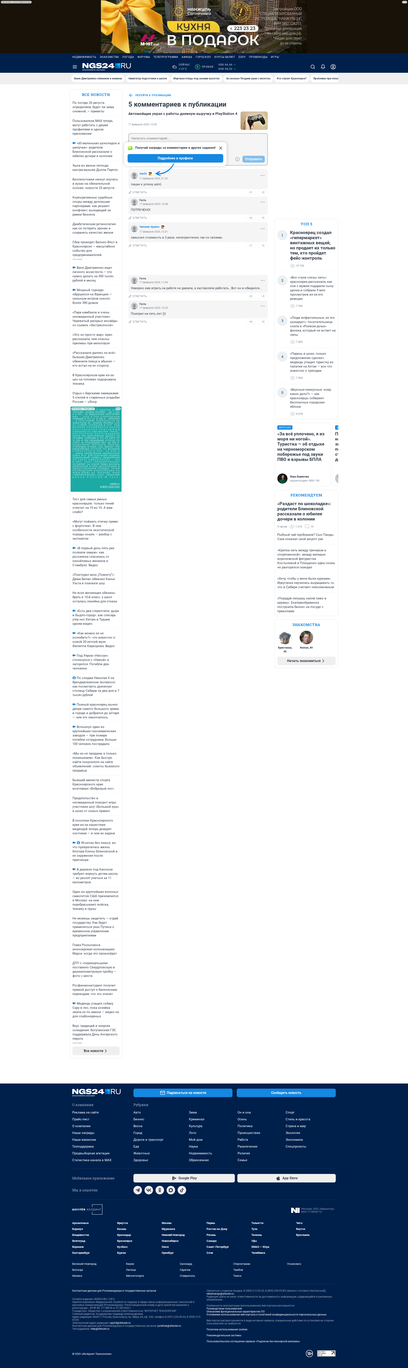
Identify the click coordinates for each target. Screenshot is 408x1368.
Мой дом (196, 1140)
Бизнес (138, 1119)
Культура (195, 1126)
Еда (136, 1146)
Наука (193, 1146)
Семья (242, 1160)
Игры (275, 57)
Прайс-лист (80, 1119)
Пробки (205, 67)
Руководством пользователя (224, 1308)
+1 (250, 192)
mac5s (143, 173)
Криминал (196, 1119)
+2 (250, 217)
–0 (262, 192)
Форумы (143, 57)
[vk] (148, 1190)
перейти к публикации (153, 95)
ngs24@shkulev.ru (120, 1322)
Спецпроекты (296, 1146)
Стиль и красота (298, 1119)
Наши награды (83, 1133)
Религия (244, 1153)
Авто (137, 1112)
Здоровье (140, 1160)
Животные (141, 1153)
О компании (81, 1126)
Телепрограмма (165, 57)
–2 (262, 245)
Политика (245, 1126)
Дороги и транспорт (148, 1140)
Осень (242, 1119)
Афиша (187, 57)
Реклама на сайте (85, 1112)
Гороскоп (203, 57)
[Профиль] (333, 67)
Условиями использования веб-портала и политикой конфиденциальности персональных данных (266, 1314)
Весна (137, 1126)
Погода (128, 57)
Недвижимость (84, 57)
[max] (171, 1190)
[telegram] (137, 1190)
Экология (293, 1133)
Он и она (244, 1112)
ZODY (242, 57)
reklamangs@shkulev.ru (220, 1293)
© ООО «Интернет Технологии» (92, 1353)
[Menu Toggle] (75, 67)
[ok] (160, 1190)
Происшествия (249, 1133)
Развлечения (247, 1146)
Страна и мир (296, 1126)
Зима (193, 1112)
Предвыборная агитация (90, 1153)
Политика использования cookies (227, 1329)
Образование (199, 1160)
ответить (140, 192)
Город (137, 1133)
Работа (243, 1140)
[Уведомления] (323, 67)
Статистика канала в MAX (91, 1160)
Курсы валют (224, 57)
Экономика (294, 1140)
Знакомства (109, 57)
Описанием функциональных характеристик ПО (236, 1311)
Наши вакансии (84, 1140)
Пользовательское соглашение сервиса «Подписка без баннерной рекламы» (253, 1341)
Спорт (290, 1112)
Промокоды (258, 57)
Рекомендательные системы (224, 1335)
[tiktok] (182, 1190)
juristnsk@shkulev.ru (169, 1325)
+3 (250, 321)
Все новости (96, 94)
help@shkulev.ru (100, 1328)
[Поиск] (313, 67)
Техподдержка (83, 1146)
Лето (192, 1133)
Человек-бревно (149, 226)
